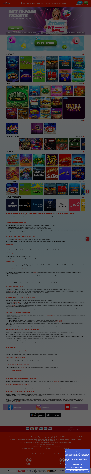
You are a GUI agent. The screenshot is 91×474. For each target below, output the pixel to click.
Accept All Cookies (77, 464)
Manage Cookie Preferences (77, 470)
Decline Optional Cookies (77, 467)
